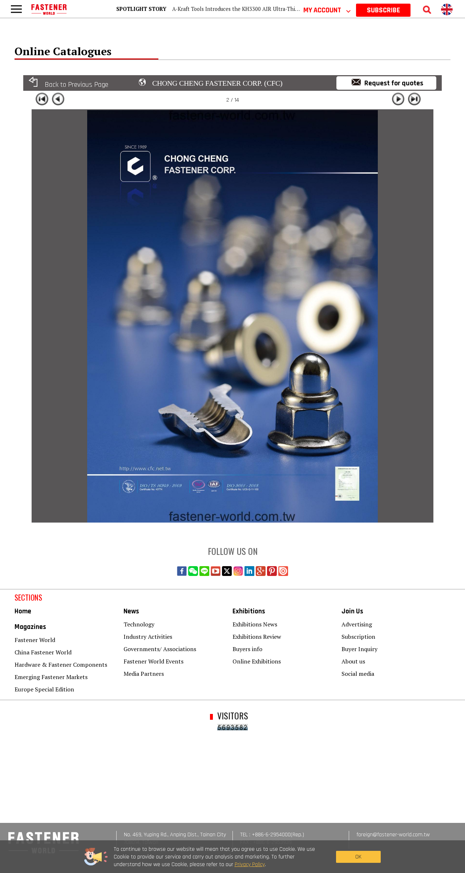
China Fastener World (43, 652)
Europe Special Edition (44, 689)
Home (23, 611)
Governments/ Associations (160, 649)
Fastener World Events (153, 661)
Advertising (356, 624)
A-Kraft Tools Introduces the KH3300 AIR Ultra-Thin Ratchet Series (253, 8)
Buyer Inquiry (359, 649)
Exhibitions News (254, 624)
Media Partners (144, 674)
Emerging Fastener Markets (51, 677)
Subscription (358, 637)
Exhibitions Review (256, 637)
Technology (139, 624)
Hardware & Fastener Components (61, 665)
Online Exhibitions (256, 661)
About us (353, 661)
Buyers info (247, 649)
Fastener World (35, 640)
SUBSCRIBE (383, 10)
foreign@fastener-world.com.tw (393, 835)
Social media (357, 674)
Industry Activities (148, 637)
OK (358, 857)
